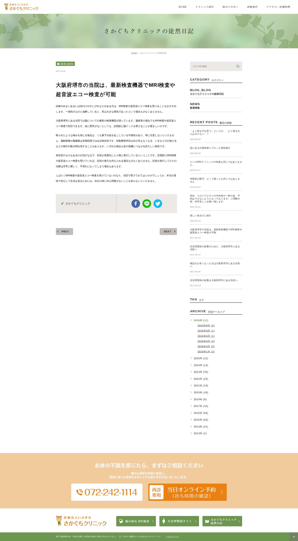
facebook (135, 203)
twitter (157, 203)
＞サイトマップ (172, 536)
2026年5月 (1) (206, 336)
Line (146, 203)
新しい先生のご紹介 (200, 215)
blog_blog (67, 64)
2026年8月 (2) (206, 325)
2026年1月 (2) (206, 351)
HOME (134, 53)
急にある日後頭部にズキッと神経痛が (210, 148)
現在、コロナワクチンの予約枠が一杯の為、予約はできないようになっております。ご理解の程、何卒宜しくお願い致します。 (215, 198)
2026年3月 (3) (206, 346)
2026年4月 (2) (206, 341)
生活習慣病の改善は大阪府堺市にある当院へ (214, 280)
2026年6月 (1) (206, 330)
